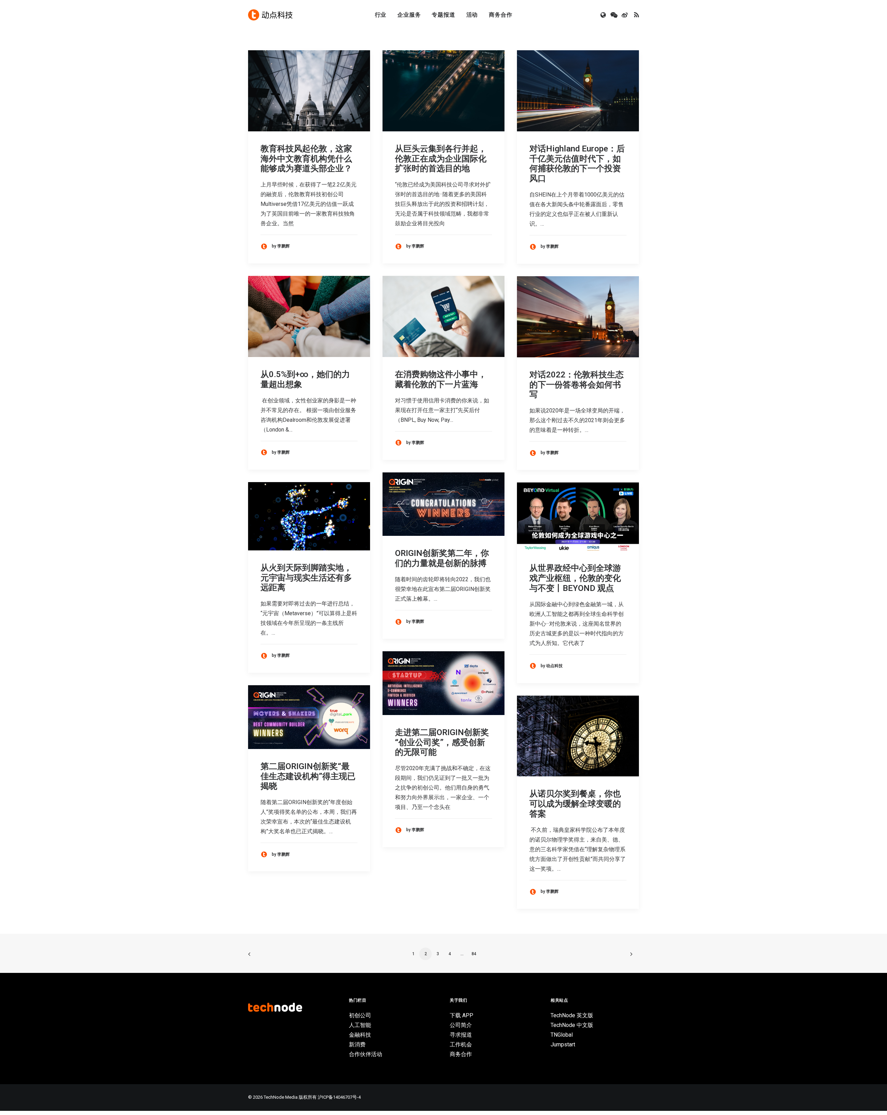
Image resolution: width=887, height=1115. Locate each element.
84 (474, 953)
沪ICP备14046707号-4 (339, 1097)
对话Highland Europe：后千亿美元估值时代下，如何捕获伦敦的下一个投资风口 (577, 163)
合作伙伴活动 (365, 1054)
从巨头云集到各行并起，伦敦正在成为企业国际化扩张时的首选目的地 (440, 159)
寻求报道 (461, 1034)
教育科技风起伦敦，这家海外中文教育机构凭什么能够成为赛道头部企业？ (306, 159)
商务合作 (500, 14)
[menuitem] (381, 15)
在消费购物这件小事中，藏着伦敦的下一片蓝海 (440, 379)
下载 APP (461, 1015)
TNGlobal (562, 1034)
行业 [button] (381, 14)
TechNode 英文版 (572, 1015)
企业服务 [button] (409, 14)
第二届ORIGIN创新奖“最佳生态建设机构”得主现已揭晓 (308, 776)
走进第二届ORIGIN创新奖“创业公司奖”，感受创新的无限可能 (442, 742)
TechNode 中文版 (572, 1025)
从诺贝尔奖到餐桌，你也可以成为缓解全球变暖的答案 (575, 804)
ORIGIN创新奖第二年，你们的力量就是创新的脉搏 (442, 558)
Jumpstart (563, 1044)
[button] (603, 15)
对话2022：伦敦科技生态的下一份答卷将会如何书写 (576, 385)
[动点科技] (270, 14)
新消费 (357, 1044)
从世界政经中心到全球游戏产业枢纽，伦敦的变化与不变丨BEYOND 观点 (575, 578)
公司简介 (461, 1025)
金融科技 (360, 1034)
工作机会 (461, 1044)
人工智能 (360, 1025)
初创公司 (360, 1015)
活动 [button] (472, 14)
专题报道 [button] (443, 14)
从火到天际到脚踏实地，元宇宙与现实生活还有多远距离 (306, 578)
